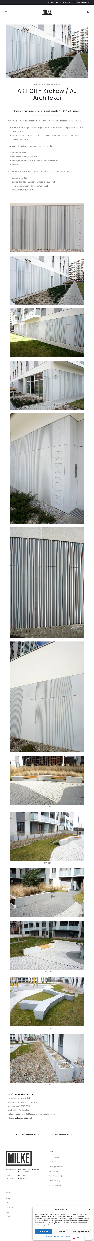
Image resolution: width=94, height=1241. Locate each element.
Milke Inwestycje (40, 84)
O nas (8, 1198)
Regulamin (53, 1162)
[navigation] (78, 1238)
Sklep (7, 1203)
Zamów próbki (54, 1157)
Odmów (61, 1231)
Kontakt (8, 1217)
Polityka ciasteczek (52, 1237)
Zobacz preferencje (80, 1231)
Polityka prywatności (56, 1167)
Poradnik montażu (55, 1171)
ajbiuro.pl (28, 1118)
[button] (89, 1209)
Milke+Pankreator (53, 84)
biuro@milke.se (83, 2)
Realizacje (9, 1207)
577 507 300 (70, 2)
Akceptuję (43, 1231)
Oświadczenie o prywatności (70, 1237)
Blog (7, 1212)
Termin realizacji (54, 1181)
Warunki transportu (55, 1185)
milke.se (18, 1118)
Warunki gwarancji (55, 1176)
